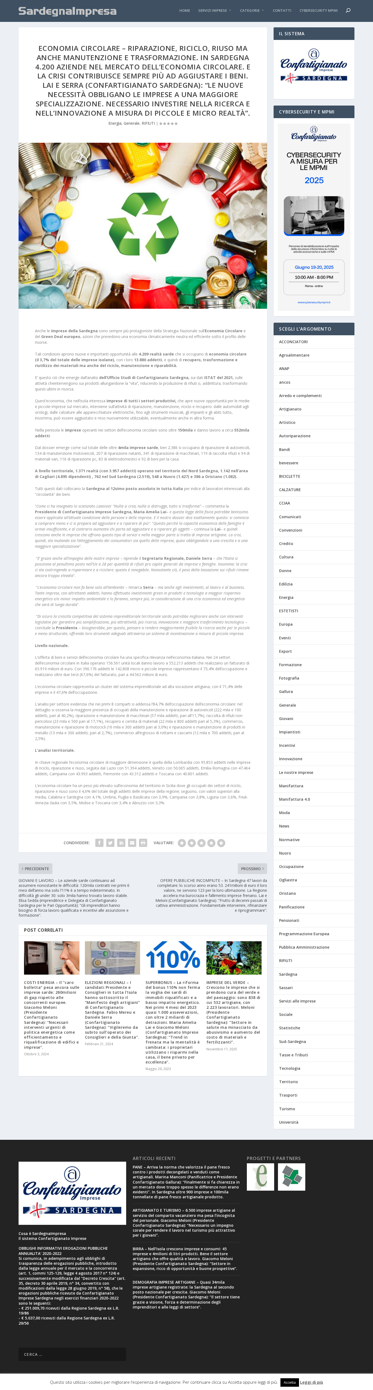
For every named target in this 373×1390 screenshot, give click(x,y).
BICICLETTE (289, 476)
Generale (132, 123)
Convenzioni (290, 530)
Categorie (250, 10)
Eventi (285, 637)
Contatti (282, 10)
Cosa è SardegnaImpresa (42, 1233)
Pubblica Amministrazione (304, 947)
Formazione (290, 664)
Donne (285, 570)
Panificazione (291, 907)
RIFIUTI (148, 123)
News (284, 826)
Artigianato (290, 409)
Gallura (286, 691)
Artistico (287, 422)
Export (285, 651)
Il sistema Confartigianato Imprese (52, 1238)
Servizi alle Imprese (297, 1001)
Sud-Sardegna (292, 1041)
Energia (115, 123)
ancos (284, 382)
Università (288, 1122)
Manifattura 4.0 (294, 799)
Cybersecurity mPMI (319, 10)
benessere (288, 462)
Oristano (287, 893)
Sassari (286, 987)
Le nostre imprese (296, 772)
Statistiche (289, 1027)
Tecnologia (289, 1068)
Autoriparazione (294, 435)
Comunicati (290, 516)
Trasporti (288, 1095)
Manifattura (291, 785)
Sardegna (288, 974)
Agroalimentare (294, 355)
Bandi (284, 449)
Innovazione (290, 758)
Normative (289, 839)
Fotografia (289, 678)
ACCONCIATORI (293, 341)
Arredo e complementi (300, 395)
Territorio (288, 1081)
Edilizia (286, 584)
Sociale (285, 1014)
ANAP (284, 368)
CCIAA (284, 503)
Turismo (287, 1108)
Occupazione (291, 866)
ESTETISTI (288, 610)
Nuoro (285, 853)
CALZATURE (290, 489)
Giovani (286, 718)
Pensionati (289, 920)
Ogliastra (288, 879)
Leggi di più (311, 1382)
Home (184, 10)
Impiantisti (289, 732)
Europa (286, 624)
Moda (284, 812)
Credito (286, 543)
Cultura (286, 557)
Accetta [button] (290, 1382)
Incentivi (287, 745)
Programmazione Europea (304, 933)
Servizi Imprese (212, 10)
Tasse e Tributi (293, 1054)
